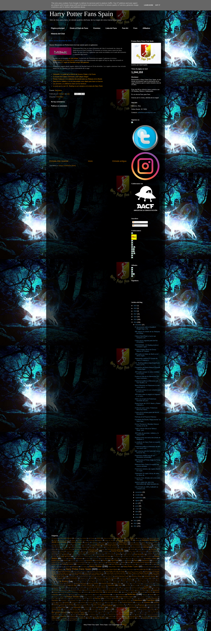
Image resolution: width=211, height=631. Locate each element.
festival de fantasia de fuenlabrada (76, 562)
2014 (135, 322)
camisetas (86, 545)
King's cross (117, 583)
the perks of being (114, 612)
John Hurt (84, 581)
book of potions (135, 544)
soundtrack (117, 609)
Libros (120, 585)
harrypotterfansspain (84, 576)
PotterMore (59, 97)
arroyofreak (104, 542)
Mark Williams (111, 588)
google (157, 564)
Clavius (59, 549)
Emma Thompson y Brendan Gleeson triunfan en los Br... (147, 425)
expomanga (81, 560)
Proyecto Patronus (127, 602)
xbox (154, 618)
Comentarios (138, 225)
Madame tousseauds (136, 587)
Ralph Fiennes (97, 604)
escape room (95, 558)
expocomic (73, 560)
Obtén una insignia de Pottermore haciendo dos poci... (145, 399)
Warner (90, 618)
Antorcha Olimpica (76, 542)
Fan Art (125, 28)
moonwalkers (131, 590)
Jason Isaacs (143, 580)
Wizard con (131, 618)
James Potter (92, 580)
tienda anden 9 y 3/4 (152, 612)
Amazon (99, 540)
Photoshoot (143, 598)
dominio (60, 554)
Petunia (136, 598)
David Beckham (142, 551)
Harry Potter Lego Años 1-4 (80, 571)
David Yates (82, 553)
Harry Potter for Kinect (64, 571)
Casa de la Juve (56, 547)
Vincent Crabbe (64, 618)
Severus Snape (56, 609)
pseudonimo (138, 602)
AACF (75, 538)
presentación (75, 602)
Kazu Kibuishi (60, 583)
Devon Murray (101, 553)
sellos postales (142, 607)
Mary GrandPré (136, 588)
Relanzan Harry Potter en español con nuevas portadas (147, 465)
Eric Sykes (87, 558)
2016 (135, 317)
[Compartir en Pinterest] (84, 94)
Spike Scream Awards (132, 609)
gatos (123, 564)
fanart (123, 560)
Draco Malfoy (74, 554)
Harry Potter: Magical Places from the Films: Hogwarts (117, 574)
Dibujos (117, 553)
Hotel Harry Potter (101, 578)
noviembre (138, 492)
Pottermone (137, 600)
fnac (124, 562)
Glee (148, 564)
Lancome (103, 585)
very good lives (134, 616)
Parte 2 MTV (55, 598)
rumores (54, 607)
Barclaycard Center (153, 542)
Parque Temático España (90, 596)
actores (98, 538)
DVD (118, 554)
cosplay (79, 551)
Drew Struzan (89, 554)
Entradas (137, 222)
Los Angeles (81, 587)
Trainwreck (100, 614)
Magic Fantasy (155, 587)
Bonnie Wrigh (112, 544)
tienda (143, 612)
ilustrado (157, 578)
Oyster (157, 594)
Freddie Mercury (56, 564)
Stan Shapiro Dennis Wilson (147, 609)
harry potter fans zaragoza (127, 569)
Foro (135, 28)
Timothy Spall (55, 614)
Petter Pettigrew (127, 598)
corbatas (62, 551)
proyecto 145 (116, 602)
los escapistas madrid (113, 587)
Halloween (75, 566)
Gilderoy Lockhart (130, 564)
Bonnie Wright (122, 544)
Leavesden (111, 585)
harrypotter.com (72, 576)
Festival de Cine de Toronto (59, 562)
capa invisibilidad (136, 545)
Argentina (87, 542)
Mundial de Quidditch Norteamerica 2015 (70, 592)
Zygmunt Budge (73, 619)
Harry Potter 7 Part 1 (115, 566)
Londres (62, 587)
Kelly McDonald (70, 583)
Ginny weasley (141, 564)
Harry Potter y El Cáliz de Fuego (115, 571)
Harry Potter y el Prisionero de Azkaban (70, 573)
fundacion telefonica (82, 564)
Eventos (96, 28)
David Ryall (54, 553)
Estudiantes (123, 558)
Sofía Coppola (95, 609)
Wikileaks (123, 618)
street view (92, 611)
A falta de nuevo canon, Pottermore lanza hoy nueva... (146, 408)
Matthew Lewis (146, 588)
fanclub (129, 560)
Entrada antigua (119, 161)
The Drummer (103, 612)
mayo (137, 509)
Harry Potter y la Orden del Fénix (116, 573)
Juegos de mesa (102, 581)
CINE (153, 547)
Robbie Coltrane (87, 605)
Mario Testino (102, 588)
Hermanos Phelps (136, 576)
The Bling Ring (154, 611)
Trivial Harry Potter (123, 614)
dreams (82, 554)
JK (56, 581)
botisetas (155, 544)
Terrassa (138, 611)
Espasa (109, 558)
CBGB (90, 547)
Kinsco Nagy (126, 583)
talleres (131, 611)
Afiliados (146, 28)
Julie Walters (122, 581)
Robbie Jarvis (96, 605)
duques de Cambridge (110, 554)
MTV (149, 590)
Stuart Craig (100, 611)
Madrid (146, 587)
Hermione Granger (150, 576)
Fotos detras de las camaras (141, 562)
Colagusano (102, 549)
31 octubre (54, 538)
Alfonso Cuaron (82, 540)
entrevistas (79, 558)
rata (127, 604)
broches (70, 545)
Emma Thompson (147, 556)
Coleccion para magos (114, 549)
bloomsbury (101, 544)
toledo (74, 614)
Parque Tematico (73, 597)
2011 (135, 526)
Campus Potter (95, 545)
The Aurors (145, 611)
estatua (116, 558)
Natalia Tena (127, 592)
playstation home (74, 600)
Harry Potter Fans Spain (81, 13)
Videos (54, 618)
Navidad (135, 592)
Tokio (69, 614)
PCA (85, 598)
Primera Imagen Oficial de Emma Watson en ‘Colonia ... (145, 350)
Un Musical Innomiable (152, 614)
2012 (135, 523)
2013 (135, 520)
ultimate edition (140, 614)
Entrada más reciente (58, 161)
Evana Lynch (56, 560)
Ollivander (145, 594)
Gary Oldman (115, 564)
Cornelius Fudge (70, 551)
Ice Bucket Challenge (143, 578)
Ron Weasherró (131, 605)
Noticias (131, 594)
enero (137, 517)
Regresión (142, 604)
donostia (66, 554)
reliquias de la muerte (152, 604)
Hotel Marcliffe (122, 578)
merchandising (55, 590)
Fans (136, 560)
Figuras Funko (111, 562)
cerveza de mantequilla (111, 547)
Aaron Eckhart (82, 538)
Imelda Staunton (57, 580)
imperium (66, 580)
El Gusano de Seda (105, 556)
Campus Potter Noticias (110, 545)
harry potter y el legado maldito (135, 571)
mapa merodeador (72, 588)
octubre (138, 495)
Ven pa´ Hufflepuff (108, 616)
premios (66, 602)
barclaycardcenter (56, 544)
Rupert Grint (61, 607)
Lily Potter (128, 585)
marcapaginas (82, 588)
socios (87, 609)
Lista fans (150, 585)
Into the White (73, 580)
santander (86, 607)
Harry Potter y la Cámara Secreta (94, 573)
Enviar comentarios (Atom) (67, 165)
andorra (137, 540)
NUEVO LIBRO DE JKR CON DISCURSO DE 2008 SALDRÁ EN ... (147, 483)
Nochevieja (90, 594)
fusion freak (92, 564)
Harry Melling (84, 566)
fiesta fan (103, 562)
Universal (72, 616)
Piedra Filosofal (152, 598)
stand (157, 609)
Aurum (137, 542)
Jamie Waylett (117, 580)
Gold (152, 564)
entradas (70, 558)
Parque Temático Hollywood (107, 596)
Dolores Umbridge (147, 553)
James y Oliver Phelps (104, 580)
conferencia (55, 551)
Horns (92, 578)
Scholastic (101, 607)
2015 (135, 319)
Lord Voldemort (71, 587)
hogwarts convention (71, 578)
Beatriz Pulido (83, 544)
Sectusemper (122, 607)
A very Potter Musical (65, 538)
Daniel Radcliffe (117, 551)
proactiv (109, 602)
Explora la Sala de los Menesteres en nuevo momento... (147, 377)
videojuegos (153, 616)
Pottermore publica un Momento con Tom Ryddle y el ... (146, 382)
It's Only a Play (83, 580)
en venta (64, 558)
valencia (88, 616)
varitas (100, 616)
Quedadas (147, 602)
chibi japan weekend (135, 547)
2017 (135, 314)
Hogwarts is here (84, 578)
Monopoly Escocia (121, 590)
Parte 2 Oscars (64, 598)
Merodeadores (64, 590)
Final (119, 562)
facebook (97, 560)
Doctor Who (130, 553)
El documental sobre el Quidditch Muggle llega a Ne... (145, 328)
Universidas (81, 616)
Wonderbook (146, 618)
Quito (89, 604)
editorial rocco (150, 554)
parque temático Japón (125, 597)
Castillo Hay (84, 547)
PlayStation (55, 600)
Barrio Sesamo (66, 544)
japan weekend (127, 580)
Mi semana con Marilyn (76, 590)
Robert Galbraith (107, 606)
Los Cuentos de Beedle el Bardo (96, 587)
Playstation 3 (64, 600)
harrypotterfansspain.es (97, 576)
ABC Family (91, 538)
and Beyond (118, 540)
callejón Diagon (78, 545)
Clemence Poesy (67, 549)
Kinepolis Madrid (106, 583)
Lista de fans (142, 585)
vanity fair (94, 616)
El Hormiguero (116, 556)
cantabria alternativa (124, 545)
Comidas (132, 549)
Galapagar (99, 564)
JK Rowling (63, 582)
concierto (146, 549)
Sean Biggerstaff (112, 607)
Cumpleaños (93, 551)
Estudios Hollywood (138, 558)
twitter (133, 614)
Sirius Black (75, 609)
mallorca (56, 588)
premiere (60, 602)
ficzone (92, 562)
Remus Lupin (55, 605)
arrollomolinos (95, 542)
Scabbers (93, 607)
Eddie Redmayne (139, 554)
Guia (62, 566)
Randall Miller (107, 604)
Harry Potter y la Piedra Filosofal (138, 573)
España (103, 558)
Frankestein (155, 562)
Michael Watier (98, 590)
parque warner (154, 596)
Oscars (152, 594)
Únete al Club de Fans (79, 28)
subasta (114, 611)
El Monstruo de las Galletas (130, 556)
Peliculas (98, 598)
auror (132, 542)
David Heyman (152, 551)
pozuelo (54, 602)
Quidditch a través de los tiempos (63, 604)
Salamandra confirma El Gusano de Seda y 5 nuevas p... (146, 359)
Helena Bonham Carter (122, 576)
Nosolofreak (121, 594)
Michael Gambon (88, 590)
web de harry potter (114, 618)
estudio (129, 558)
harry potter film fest (142, 569)
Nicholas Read (64, 594)
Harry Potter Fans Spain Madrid (108, 569)
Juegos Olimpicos (112, 581)
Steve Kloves (84, 611)
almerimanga (91, 540)
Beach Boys (75, 544)
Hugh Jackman (132, 578)
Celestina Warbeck (99, 547)
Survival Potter (122, 611)
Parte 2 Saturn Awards (76, 598)
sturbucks (107, 611)
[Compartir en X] (79, 94)
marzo (137, 514)
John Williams (92, 581)
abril (136, 511)
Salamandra (77, 607)
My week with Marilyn (111, 592)
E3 (123, 554)
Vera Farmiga (118, 616)
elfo (140, 556)
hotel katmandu (112, 578)
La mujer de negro (71, 585)
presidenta (83, 602)
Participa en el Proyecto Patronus (145, 417)
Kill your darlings (94, 583)
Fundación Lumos (67, 564)
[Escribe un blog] (77, 94)
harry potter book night (148, 566)
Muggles (56, 592)
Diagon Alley (110, 553)
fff (87, 562)
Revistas (62, 605)
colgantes (125, 549)
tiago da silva (136, 612)
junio (137, 506)
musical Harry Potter (97, 592)
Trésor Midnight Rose (110, 614)
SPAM (123, 609)
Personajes (117, 598)
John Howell (76, 581)
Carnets (156, 545)
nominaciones (106, 594)
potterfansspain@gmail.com (147, 112)
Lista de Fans (111, 28)
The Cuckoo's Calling (77, 613)
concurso (153, 549)
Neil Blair (142, 592)
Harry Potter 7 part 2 (131, 566)
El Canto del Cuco (64, 556)
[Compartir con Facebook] (81, 94)
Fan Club (114, 560)
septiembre (139, 497)
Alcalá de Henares (142, 538)
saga (70, 607)
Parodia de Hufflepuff (58, 596)
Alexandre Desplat (64, 540)
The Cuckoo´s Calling (92, 612)
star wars (55, 611)
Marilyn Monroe (93, 588)
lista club (135, 585)
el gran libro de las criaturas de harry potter (85, 556)
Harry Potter (95, 566)
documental (138, 553)
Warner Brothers (100, 618)
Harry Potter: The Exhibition (141, 574)
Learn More (148, 5)
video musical (144, 616)
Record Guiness (134, 604)
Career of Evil (147, 545)
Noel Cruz (97, 594)
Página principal (58, 28)
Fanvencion (145, 560)
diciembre (138, 325)
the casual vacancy (59, 613)
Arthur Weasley (113, 542)
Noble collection (81, 594)
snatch (81, 609)
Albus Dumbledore (130, 538)
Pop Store (83, 600)
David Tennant (63, 553)
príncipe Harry (101, 602)
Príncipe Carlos (92, 602)
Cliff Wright (77, 549)
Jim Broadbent (152, 580)
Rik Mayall (78, 605)
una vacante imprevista (59, 616)
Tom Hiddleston (92, 614)
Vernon (126, 616)
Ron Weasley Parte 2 (152, 605)
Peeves (91, 598)
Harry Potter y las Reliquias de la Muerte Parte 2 (86, 574)
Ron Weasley (140, 605)
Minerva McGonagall (109, 590)
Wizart (138, 618)
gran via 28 (56, 566)
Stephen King (63, 611)
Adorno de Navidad (108, 538)
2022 (135, 305)
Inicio (90, 161)
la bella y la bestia (136, 583)
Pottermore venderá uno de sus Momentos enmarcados (145, 456)
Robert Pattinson (120, 605)
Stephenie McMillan (74, 611)
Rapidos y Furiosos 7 (118, 604)
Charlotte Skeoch (124, 547)
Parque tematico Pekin (142, 596)
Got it (157, 5)
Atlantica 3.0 (123, 542)
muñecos (86, 592)
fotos (128, 562)
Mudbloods (156, 590)
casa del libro (65, 547)
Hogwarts (60, 578)
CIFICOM (146, 547)
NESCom (150, 592)
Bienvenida (92, 544)
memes (155, 588)
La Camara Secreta (148, 583)
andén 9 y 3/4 (128, 540)
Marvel (127, 588)
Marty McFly (121, 588)
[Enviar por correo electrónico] (75, 94)
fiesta (97, 562)
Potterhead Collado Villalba (111, 600)
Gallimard (107, 564)
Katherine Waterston (142, 581)
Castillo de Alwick (75, 547)
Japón (136, 580)
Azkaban (143, 542)
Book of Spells (146, 544)
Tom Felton (81, 614)
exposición (89, 560)
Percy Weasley (108, 598)
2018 (135, 311)
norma (114, 594)
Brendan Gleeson (61, 545)
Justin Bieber (131, 581)
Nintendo (72, 594)
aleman (55, 540)
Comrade (139, 549)
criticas (84, 551)
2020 (135, 308)
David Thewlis (72, 553)
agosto (137, 500)
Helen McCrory (109, 576)
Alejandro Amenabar (154, 538)
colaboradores (91, 549)
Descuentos (91, 553)
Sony (102, 609)
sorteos (108, 609)
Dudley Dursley (98, 554)
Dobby (123, 553)
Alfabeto (73, 540)
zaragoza (64, 619)
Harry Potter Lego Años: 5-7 (96, 571)
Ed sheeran (129, 554)
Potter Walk (98, 600)
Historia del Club (58, 34)
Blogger (124, 625)
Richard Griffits (70, 605)
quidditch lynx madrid (81, 604)
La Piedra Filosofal (86, 585)
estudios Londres (151, 558)
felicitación (155, 560)
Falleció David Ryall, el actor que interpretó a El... (145, 337)
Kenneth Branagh (81, 583)
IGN (152, 578)
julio (136, 503)
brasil (53, 545)
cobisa (83, 549)
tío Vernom (63, 614)
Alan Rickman (119, 538)
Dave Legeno (132, 551)
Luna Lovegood (125, 587)
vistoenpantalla (73, 618)
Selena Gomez (131, 607)
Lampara (96, 585)
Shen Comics (66, 609)
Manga (63, 588)
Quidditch (156, 602)
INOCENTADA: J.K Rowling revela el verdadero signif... (146, 346)
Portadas (91, 600)
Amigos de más (109, 540)
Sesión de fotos (154, 607)
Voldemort (82, 618)
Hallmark (67, 566)
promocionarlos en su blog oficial (63, 60)
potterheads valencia (125, 600)
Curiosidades (106, 551)
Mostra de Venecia (141, 590)
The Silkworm (125, 613)
